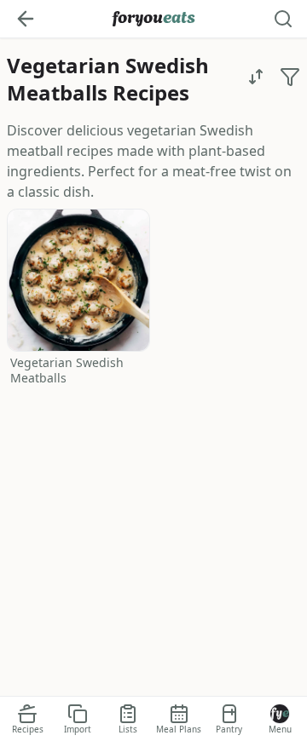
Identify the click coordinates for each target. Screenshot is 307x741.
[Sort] (256, 76)
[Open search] (283, 19)
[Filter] (290, 76)
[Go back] (26, 19)
